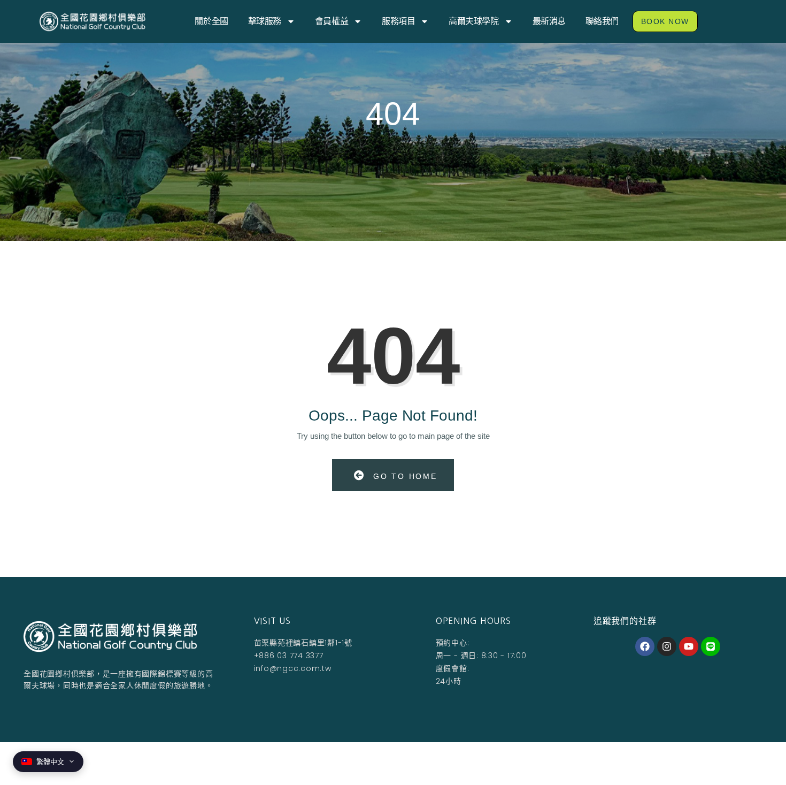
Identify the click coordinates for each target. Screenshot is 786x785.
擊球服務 (264, 21)
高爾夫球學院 (473, 21)
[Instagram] (666, 646)
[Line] (710, 646)
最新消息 (549, 21)
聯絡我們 (602, 21)
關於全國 (211, 21)
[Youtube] (688, 646)
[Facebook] (644, 646)
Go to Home (403, 476)
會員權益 (331, 21)
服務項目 (398, 21)
